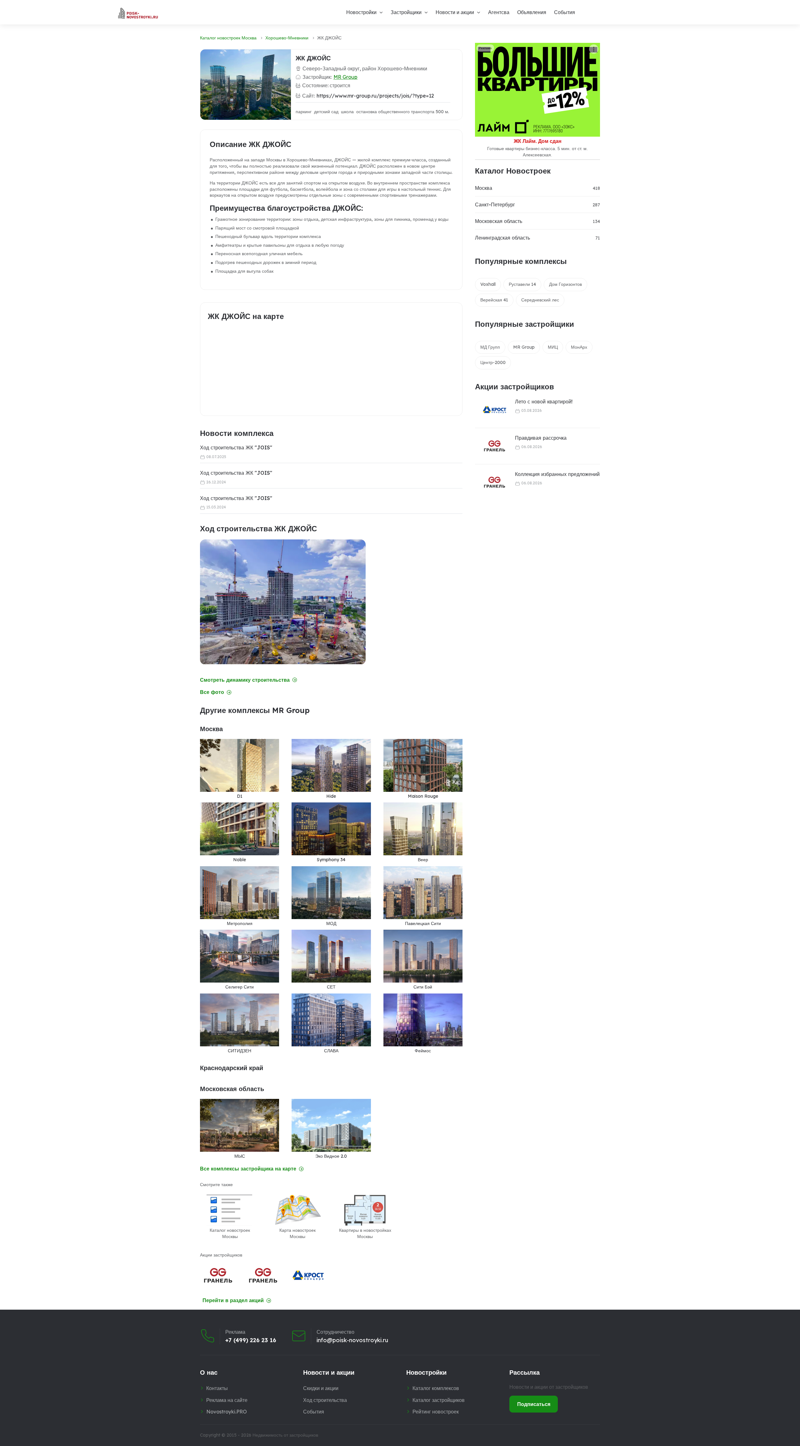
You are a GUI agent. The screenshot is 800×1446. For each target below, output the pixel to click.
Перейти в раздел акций (233, 1300)
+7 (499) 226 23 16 (250, 1340)
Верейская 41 (494, 300)
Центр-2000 (493, 362)
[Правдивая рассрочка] (490, 446)
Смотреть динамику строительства (245, 680)
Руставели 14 (522, 284)
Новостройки (361, 12)
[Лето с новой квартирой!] (490, 410)
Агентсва (498, 12)
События (564, 12)
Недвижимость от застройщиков (285, 1435)
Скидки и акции (320, 1388)
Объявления (531, 12)
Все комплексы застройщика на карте (248, 1169)
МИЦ (553, 347)
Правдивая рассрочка (541, 438)
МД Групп (490, 347)
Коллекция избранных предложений (557, 474)
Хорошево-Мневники (286, 38)
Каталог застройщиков (438, 1400)
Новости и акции (455, 12)
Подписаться (533, 1404)
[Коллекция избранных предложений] (490, 482)
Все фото (212, 692)
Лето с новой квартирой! (543, 401)
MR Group (345, 77)
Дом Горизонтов (565, 284)
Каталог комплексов (435, 1388)
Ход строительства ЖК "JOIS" (236, 447)
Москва (483, 188)
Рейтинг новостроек (435, 1411)
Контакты (217, 1388)
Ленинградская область (502, 238)
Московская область (498, 221)
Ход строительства (325, 1400)
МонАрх (579, 347)
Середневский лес (540, 300)
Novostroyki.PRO (226, 1411)
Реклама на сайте (227, 1400)
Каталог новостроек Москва (228, 38)
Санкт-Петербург (495, 204)
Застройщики (406, 12)
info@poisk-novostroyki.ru (352, 1340)
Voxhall (488, 284)
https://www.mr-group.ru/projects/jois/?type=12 (375, 96)
